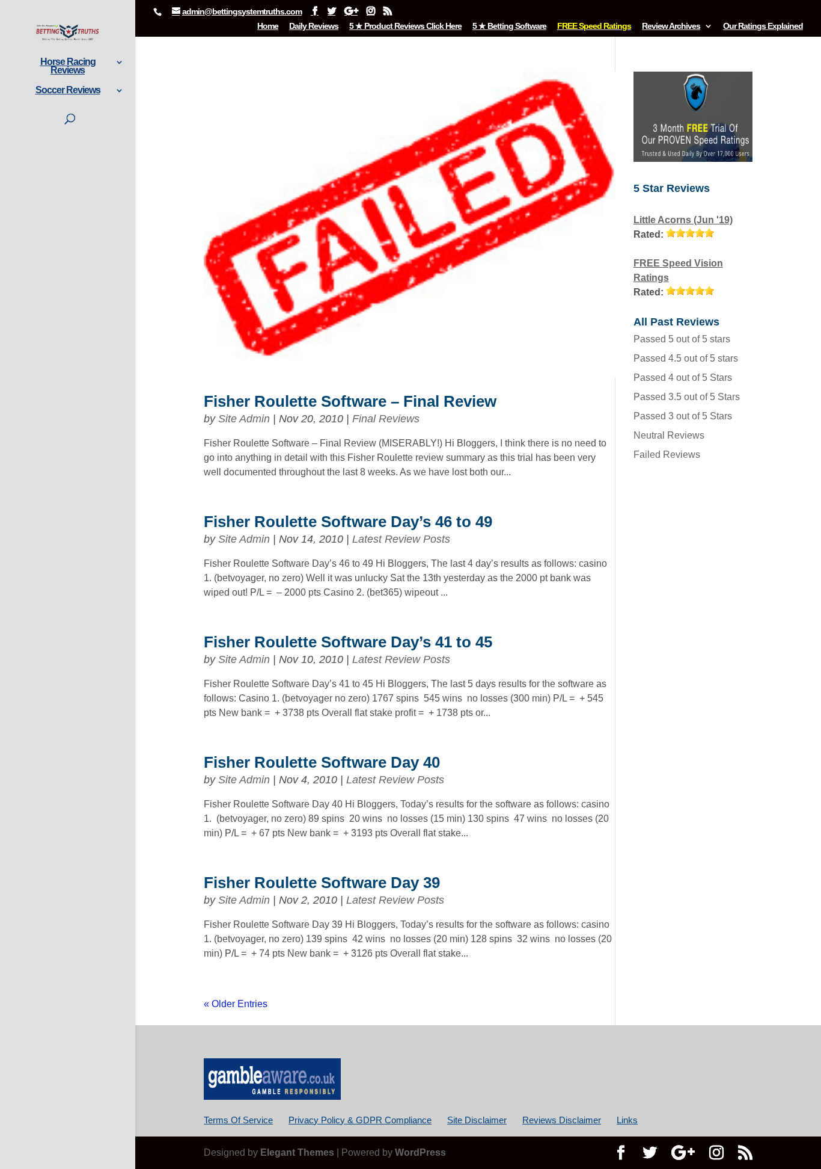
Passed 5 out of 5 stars (681, 339)
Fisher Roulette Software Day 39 (322, 883)
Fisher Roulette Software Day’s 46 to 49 (348, 522)
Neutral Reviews (668, 435)
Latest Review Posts (401, 539)
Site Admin (244, 419)
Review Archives (671, 26)
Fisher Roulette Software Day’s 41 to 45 (348, 642)
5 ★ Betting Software (509, 26)
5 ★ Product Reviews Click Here (405, 26)
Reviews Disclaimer (561, 1120)
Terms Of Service (238, 1120)
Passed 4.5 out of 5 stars (685, 358)
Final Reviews (386, 419)
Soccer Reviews (67, 90)
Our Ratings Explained (763, 26)
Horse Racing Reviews (68, 66)
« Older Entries (235, 1004)
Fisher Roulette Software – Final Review (350, 401)
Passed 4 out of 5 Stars (682, 377)
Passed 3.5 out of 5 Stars (686, 397)
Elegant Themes (297, 1152)
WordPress (420, 1152)
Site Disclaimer (477, 1120)
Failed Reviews (666, 454)
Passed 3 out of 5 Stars (682, 416)
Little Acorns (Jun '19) (683, 220)
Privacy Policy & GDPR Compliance (360, 1120)
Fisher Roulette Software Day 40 (322, 762)
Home (267, 26)
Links (627, 1120)
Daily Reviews (313, 26)
